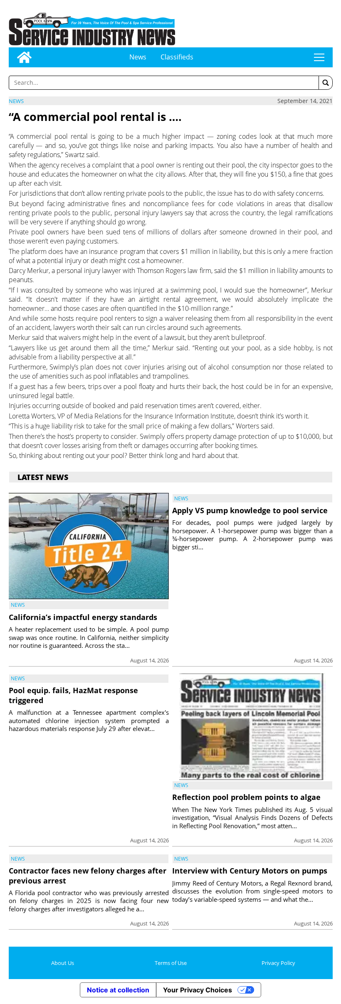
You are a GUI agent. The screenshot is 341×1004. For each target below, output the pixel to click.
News (137, 57)
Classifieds (177, 57)
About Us (62, 963)
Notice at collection (118, 990)
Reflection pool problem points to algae (246, 797)
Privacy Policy (278, 963)
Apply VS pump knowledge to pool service (250, 510)
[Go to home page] (24, 57)
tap (319, 57)
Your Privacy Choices (197, 990)
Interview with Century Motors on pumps (249, 871)
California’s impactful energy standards (83, 617)
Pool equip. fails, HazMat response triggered (73, 695)
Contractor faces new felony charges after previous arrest (87, 875)
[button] (326, 83)
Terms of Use (171, 963)
